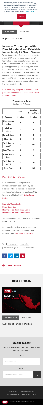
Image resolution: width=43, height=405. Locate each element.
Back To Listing (14, 265)
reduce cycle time (29, 248)
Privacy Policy (29, 11)
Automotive (10, 32)
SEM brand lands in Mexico (17, 323)
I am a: (21, 356)
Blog (34, 394)
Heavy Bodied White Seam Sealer (16, 213)
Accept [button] (21, 16)
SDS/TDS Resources (27, 391)
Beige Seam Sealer (10, 207)
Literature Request (13, 394)
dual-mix (24, 244)
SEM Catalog (13, 391)
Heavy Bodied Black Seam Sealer (16, 210)
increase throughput (11, 248)
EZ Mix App (26, 394)
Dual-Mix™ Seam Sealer (12, 204)
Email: (21, 369)
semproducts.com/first (23, 233)
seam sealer (12, 244)
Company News (11, 318)
